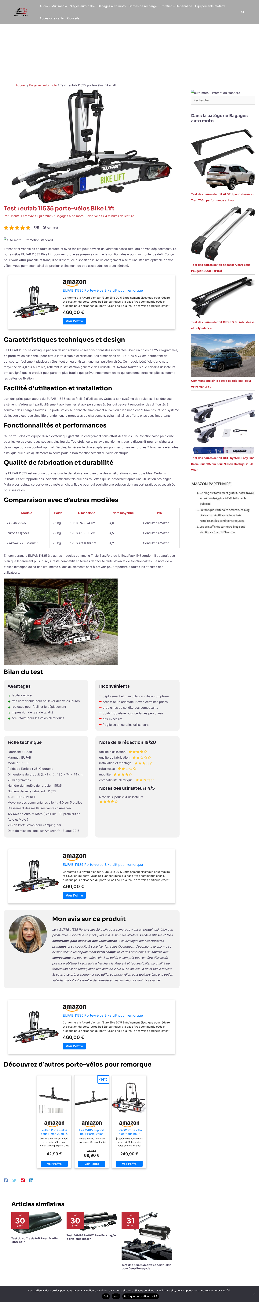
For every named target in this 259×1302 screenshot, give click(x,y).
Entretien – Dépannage (176, 6)
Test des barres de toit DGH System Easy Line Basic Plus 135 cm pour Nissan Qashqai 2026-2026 (222, 464)
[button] (243, 12)
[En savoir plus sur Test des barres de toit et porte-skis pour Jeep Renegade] (147, 1236)
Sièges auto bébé (82, 6)
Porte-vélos (94, 216)
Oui (106, 1296)
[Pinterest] (23, 1180)
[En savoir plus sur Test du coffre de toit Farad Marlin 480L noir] (36, 1222)
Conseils (73, 18)
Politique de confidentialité (140, 1296)
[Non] (254, 1294)
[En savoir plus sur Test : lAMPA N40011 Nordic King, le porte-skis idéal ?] (92, 1221)
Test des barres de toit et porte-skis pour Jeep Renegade (146, 1266)
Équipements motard (210, 6)
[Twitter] (14, 1180)
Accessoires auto (52, 18)
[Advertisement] (129, 52)
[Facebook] (6, 1180)
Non (116, 1296)
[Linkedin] (31, 1180)
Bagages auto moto (112, 6)
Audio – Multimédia (53, 6)
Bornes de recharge (143, 6)
